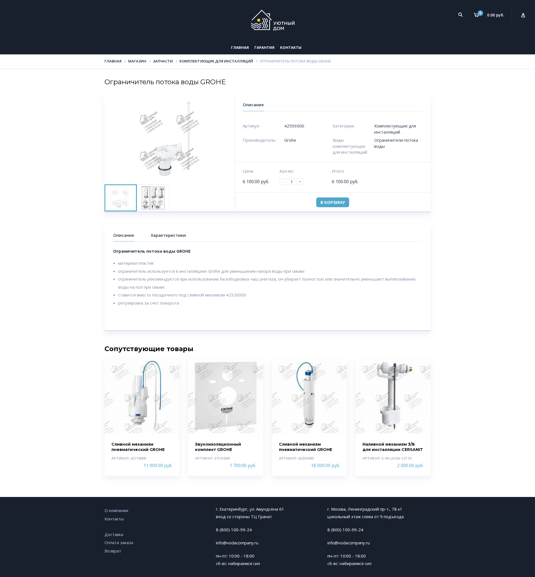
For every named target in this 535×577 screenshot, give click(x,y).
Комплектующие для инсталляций (216, 61)
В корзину (332, 202)
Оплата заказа (118, 542)
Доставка (113, 534)
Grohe (290, 140)
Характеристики (168, 235)
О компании (116, 510)
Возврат (112, 551)
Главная (240, 47)
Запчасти (163, 61)
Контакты (290, 47)
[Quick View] (169, 367)
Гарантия (264, 47)
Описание (123, 235)
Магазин (137, 61)
